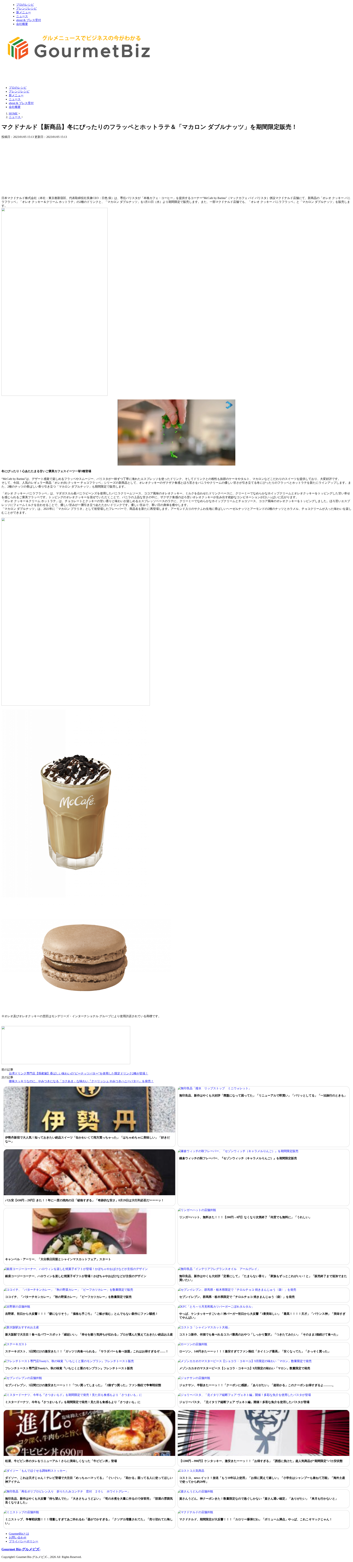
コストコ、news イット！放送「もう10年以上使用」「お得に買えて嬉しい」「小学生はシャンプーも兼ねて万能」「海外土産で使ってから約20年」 (262, 1479)
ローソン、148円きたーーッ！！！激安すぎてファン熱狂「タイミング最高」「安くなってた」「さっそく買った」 (255, 1351)
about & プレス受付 (28, 20)
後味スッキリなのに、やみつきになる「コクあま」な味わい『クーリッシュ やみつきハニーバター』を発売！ (81, 1081)
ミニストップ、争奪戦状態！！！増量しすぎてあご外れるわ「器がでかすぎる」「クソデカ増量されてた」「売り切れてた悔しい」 (89, 1521)
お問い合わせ (17, 1537)
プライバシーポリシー (23, 1541)
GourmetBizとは (19, 1533)
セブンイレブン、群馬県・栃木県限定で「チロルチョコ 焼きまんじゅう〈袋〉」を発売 (237, 1296)
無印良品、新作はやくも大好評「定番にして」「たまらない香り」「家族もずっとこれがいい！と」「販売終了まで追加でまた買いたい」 (263, 1278)
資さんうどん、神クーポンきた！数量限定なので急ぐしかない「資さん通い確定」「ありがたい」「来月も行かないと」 (258, 1498)
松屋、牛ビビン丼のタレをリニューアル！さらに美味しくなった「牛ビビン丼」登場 (61, 1461)
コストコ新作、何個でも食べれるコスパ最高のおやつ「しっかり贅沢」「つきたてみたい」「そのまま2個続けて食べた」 (259, 1334)
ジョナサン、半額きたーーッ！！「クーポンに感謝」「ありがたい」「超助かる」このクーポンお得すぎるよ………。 (257, 1385)
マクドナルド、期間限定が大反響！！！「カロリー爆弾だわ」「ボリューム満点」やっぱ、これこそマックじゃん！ (255, 1519)
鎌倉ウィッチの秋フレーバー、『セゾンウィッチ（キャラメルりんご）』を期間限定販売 (238, 1158)
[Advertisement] (68, 74)
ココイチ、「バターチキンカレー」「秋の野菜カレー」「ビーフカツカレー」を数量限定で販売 (68, 1296)
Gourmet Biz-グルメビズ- (20, 1549)
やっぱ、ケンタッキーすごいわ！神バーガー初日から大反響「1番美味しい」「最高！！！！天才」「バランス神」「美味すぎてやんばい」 (262, 1315)
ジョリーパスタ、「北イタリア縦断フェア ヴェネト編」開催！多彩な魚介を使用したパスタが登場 (244, 1402)
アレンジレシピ (26, 8)
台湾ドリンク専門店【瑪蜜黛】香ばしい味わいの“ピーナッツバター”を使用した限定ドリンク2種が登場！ (78, 1073)
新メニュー (23, 12)
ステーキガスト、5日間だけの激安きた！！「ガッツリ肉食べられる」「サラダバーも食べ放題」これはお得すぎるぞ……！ (86, 1351)
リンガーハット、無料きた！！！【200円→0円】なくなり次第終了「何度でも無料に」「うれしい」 (245, 1217)
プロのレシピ (25, 4)
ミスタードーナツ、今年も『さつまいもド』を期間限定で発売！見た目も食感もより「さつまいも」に (72, 1402)
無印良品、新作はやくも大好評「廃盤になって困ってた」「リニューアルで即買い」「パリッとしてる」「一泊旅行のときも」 (263, 1095)
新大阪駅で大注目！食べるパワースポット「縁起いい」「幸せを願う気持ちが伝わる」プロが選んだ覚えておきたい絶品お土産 (89, 1334)
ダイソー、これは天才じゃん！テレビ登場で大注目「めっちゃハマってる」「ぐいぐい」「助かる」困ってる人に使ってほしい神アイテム (89, 1479)
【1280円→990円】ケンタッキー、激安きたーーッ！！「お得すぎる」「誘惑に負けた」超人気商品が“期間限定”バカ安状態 (261, 1461)
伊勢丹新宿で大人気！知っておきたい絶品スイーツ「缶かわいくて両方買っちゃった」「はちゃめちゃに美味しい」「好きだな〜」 (87, 1139)
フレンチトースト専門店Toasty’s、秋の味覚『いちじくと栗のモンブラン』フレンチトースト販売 (69, 1368)
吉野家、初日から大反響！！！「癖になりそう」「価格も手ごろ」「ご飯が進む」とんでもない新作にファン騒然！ (81, 1313)
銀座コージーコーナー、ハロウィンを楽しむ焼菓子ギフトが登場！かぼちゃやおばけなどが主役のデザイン (75, 1276)
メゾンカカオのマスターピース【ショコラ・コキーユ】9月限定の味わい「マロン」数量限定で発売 (244, 1368)
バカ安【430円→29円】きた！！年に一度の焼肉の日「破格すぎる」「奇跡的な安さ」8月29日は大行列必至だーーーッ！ (84, 1200)
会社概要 (22, 24)
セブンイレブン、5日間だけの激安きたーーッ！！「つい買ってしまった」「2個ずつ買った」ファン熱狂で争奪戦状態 (83, 1385)
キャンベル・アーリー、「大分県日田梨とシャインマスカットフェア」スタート (58, 1259)
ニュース (22, 16)
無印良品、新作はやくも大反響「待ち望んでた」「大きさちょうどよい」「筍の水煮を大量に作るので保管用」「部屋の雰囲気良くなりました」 (89, 1500)
